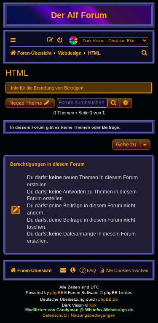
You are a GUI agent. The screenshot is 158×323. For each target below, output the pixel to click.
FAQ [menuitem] (91, 270)
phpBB (57, 292)
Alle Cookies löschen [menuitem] (127, 270)
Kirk (92, 305)
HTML (16, 72)
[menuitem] (60, 40)
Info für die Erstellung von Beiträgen (47, 87)
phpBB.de (108, 299)
